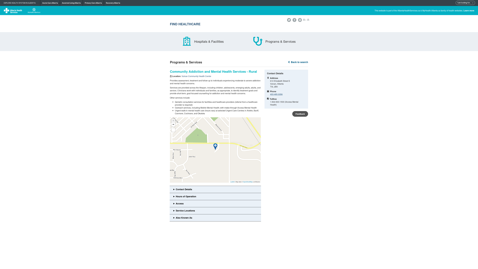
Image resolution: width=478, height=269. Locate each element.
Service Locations (185, 210)
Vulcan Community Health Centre (196, 76)
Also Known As (184, 217)
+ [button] (173, 120)
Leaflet (232, 182)
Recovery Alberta (113, 3)
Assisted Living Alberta (71, 3)
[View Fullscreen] (173, 130)
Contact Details (184, 189)
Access (180, 203)
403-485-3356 (276, 94)
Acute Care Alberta (50, 3)
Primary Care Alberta (93, 3)
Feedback (300, 113)
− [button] (173, 124)
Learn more (468, 10)
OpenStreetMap (248, 182)
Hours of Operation (186, 196)
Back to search (299, 62)
